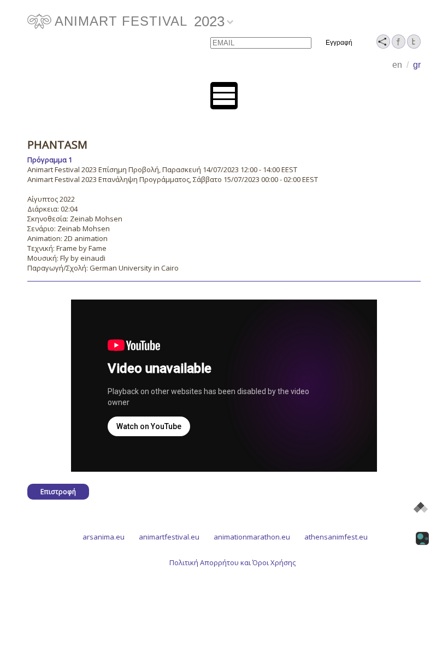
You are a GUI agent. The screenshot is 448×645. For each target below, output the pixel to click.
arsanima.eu (103, 537)
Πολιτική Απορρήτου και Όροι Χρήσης (232, 562)
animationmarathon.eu (252, 537)
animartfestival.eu (169, 537)
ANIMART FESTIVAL (121, 21)
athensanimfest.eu (336, 537)
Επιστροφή (58, 491)
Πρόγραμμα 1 (49, 160)
